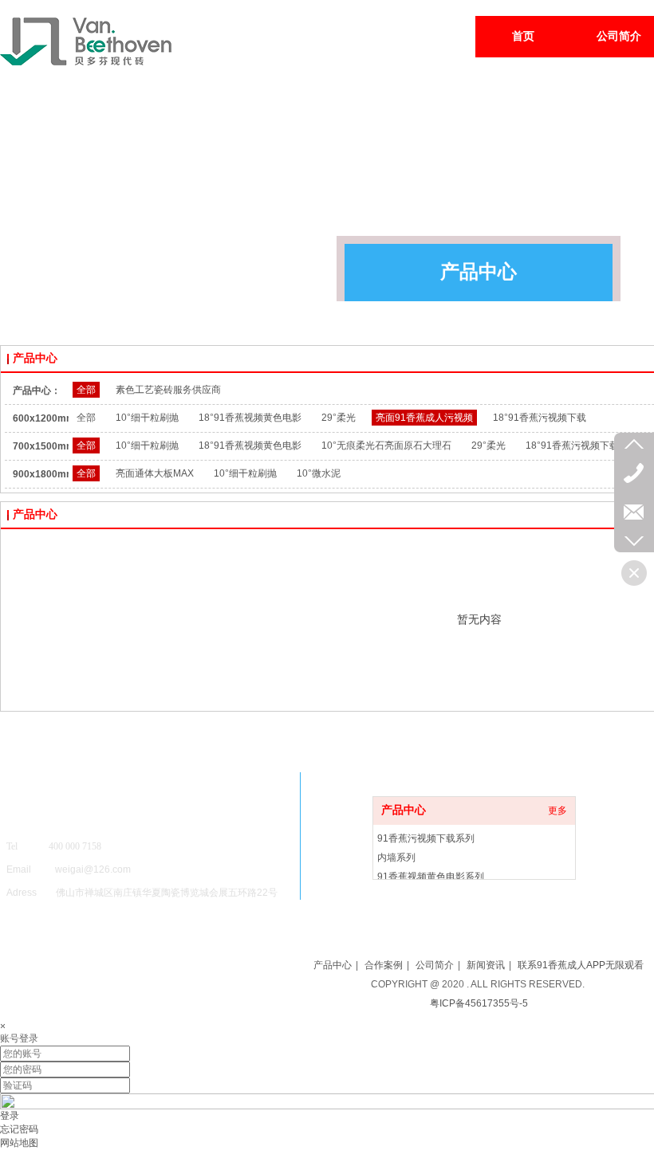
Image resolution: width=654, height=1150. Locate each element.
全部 (86, 389)
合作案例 (383, 965)
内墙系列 (396, 857)
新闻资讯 (486, 965)
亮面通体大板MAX (155, 473)
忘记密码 (19, 1129)
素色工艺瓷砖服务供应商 (168, 389)
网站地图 (19, 1142)
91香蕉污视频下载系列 (426, 838)
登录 (9, 1115)
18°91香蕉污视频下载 (539, 417)
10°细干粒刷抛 (147, 417)
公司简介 (435, 965)
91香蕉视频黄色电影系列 (430, 876)
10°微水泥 (319, 473)
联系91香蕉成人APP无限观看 (581, 965)
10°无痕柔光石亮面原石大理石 (386, 445)
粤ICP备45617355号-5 (479, 1003)
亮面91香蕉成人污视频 (424, 417)
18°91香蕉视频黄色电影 (250, 417)
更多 (557, 810)
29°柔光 (338, 417)
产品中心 (403, 810)
